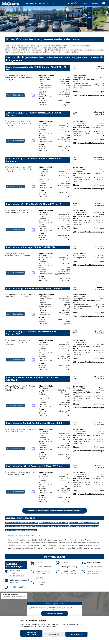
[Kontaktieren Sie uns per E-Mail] (103, 2)
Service (56, 3)
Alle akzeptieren (76, 634)
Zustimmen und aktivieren (54, 613)
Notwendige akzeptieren (31, 633)
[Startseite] (10, 3)
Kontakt (83, 3)
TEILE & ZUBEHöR (70, 3)
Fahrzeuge (29, 3)
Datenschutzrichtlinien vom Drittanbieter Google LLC (43, 609)
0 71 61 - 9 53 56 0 (17, 587)
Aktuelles (43, 3)
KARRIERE (95, 3)
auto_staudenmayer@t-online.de (20, 581)
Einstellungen (54, 634)
